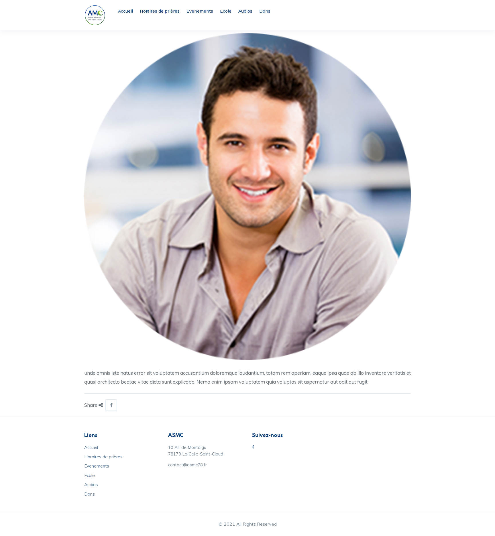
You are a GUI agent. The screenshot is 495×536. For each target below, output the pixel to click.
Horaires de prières (160, 11)
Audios (245, 11)
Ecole (225, 11)
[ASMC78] (95, 15)
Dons (264, 11)
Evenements (199, 11)
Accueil (125, 11)
